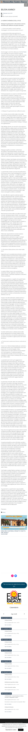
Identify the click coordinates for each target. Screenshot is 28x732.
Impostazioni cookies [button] (11, 729)
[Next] (24, 614)
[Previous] (3, 614)
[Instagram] (12, 576)
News (4, 512)
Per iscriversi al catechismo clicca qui (14, 585)
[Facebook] (15, 576)
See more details (8, 624)
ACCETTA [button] (21, 729)
